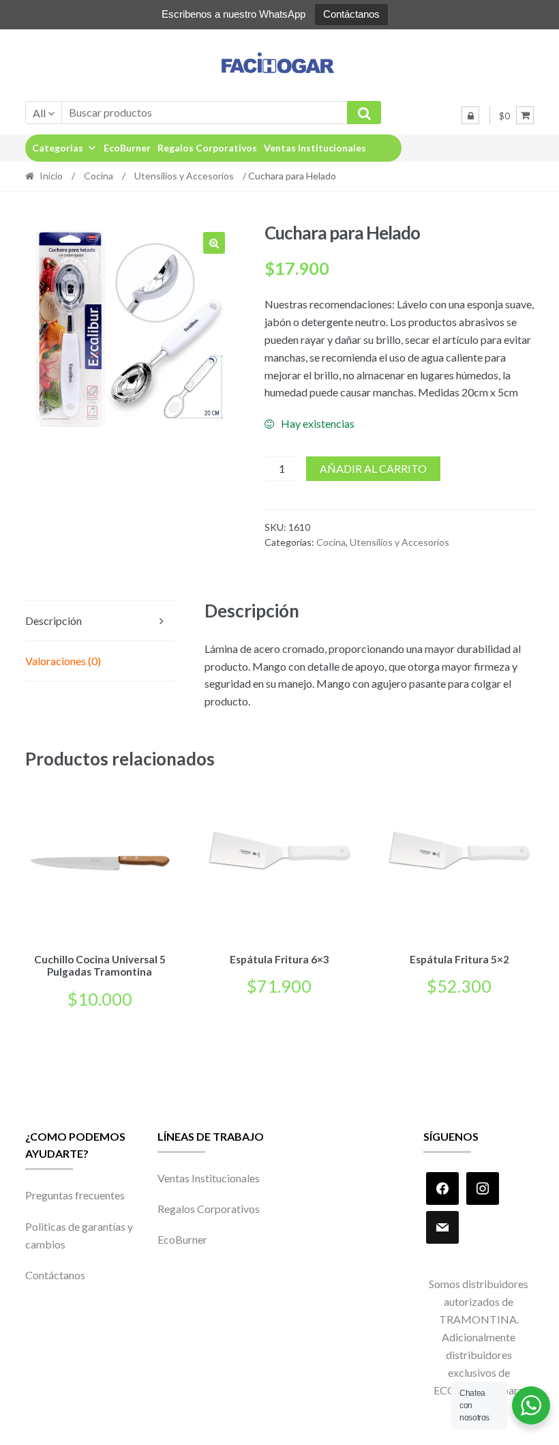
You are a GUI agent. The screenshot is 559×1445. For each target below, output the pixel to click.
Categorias (57, 148)
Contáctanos (351, 14)
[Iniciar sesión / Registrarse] (470, 115)
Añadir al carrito (373, 468)
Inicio (51, 175)
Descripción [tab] (53, 620)
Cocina (98, 175)
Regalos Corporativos (207, 148)
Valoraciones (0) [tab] (63, 660)
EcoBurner (127, 148)
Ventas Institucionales (315, 148)
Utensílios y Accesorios (184, 175)
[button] (214, 243)
